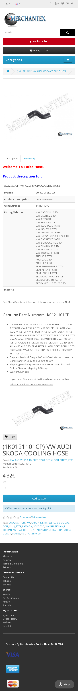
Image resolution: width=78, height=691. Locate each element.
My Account (9, 615)
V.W (28, 522)
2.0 (58, 522)
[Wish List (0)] (62, 3)
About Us (7, 556)
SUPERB (16, 533)
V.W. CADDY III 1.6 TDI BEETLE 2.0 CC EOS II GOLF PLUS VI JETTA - (42, 460)
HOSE (22, 522)
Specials (7, 605)
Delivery (7, 560)
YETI (23, 533)
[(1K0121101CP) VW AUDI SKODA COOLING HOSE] (39, 114)
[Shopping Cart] (67, 3)
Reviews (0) (29, 158)
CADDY (35, 522)
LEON (60, 530)
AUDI (15, 530)
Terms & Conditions (13, 563)
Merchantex (27, 644)
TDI (46, 522)
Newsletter (8, 626)
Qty (4, 481)
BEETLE (52, 522)
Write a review (38, 517)
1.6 (41, 522)
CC (62, 522)
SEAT (33, 530)
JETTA (18, 526)
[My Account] (57, 3)
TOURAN (7, 530)
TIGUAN (59, 526)
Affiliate (7, 601)
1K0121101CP (33, 533)
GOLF (5, 526)
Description (12, 158)
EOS (67, 522)
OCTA (6, 533)
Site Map (7, 584)
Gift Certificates (11, 598)
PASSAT (26, 526)
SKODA (67, 530)
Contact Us (8, 577)
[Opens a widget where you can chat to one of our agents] (64, 684)
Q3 (24, 530)
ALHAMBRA (42, 530)
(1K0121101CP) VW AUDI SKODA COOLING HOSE (41, 71)
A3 (20, 530)
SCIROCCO (38, 526)
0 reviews (25, 517)
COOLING (14, 522)
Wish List (7, 622)
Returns (7, 567)
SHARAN (49, 526)
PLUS (12, 526)
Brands (6, 594)
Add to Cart (39, 498)
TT (28, 530)
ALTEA (53, 530)
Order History (10, 618)
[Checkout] (72, 3)
